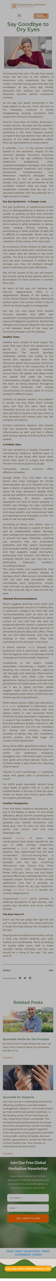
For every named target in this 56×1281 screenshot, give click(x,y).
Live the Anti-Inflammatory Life (28, 1269)
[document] (28, 640)
